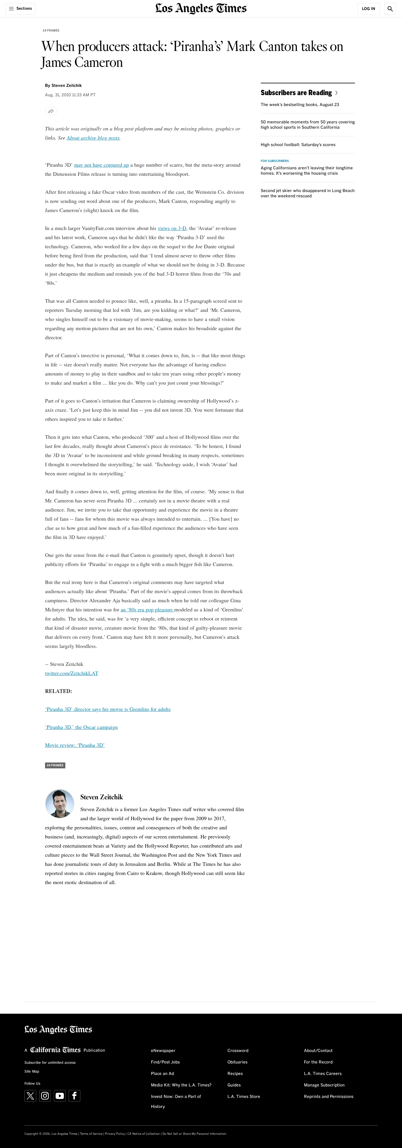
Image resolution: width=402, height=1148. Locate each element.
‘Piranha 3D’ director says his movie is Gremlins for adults (108, 708)
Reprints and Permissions (328, 1097)
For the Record (318, 1062)
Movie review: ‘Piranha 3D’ (75, 744)
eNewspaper (163, 1051)
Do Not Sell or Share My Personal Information (194, 1133)
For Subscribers (275, 161)
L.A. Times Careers (323, 1074)
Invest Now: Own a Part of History (176, 1102)
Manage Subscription (324, 1085)
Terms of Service (91, 1133)
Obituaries (237, 1062)
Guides (234, 1085)
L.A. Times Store (243, 1097)
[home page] (201, 8)
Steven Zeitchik (67, 86)
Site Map (31, 1071)
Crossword (237, 1051)
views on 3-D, (173, 227)
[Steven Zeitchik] (59, 803)
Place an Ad (162, 1074)
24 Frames (51, 30)
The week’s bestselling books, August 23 (300, 105)
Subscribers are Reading (296, 92)
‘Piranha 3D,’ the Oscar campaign (81, 726)
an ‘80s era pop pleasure (147, 609)
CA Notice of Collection (143, 1133)
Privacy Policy (115, 1133)
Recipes (235, 1074)
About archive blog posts (93, 137)
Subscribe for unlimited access (50, 1063)
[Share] (51, 111)
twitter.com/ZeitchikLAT (71, 672)
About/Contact (318, 1051)
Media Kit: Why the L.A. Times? (181, 1085)
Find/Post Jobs (165, 1062)
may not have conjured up (101, 164)
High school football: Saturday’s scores (298, 145)
